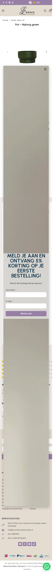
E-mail (9, 301)
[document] (26, 286)
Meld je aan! (26, 313)
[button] (45, 69)
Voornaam (10, 290)
